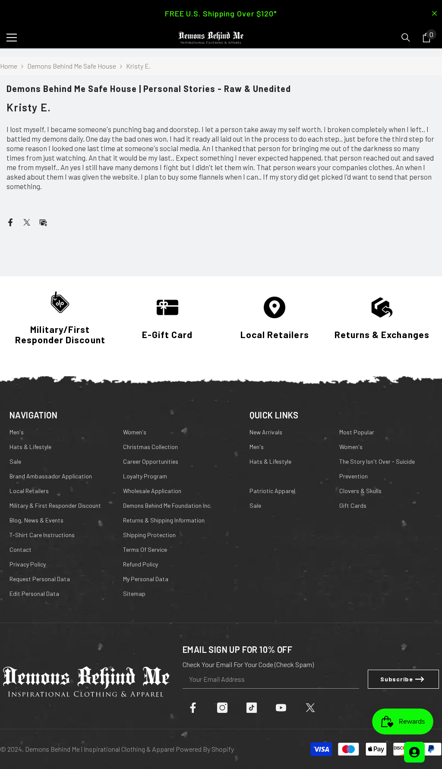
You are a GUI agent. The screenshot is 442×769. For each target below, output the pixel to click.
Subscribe (396, 679)
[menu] (11, 37)
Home (8, 66)
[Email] (43, 221)
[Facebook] (10, 221)
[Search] (406, 37)
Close (434, 13)
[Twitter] (27, 221)
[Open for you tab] (414, 752)
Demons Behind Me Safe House (71, 66)
